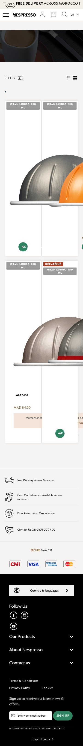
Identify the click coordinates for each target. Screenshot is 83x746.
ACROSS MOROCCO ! (48, 3)
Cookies (47, 688)
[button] (74, 15)
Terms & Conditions (24, 681)
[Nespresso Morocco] (24, 15)
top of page (41, 739)
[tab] (41, 637)
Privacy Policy (19, 688)
